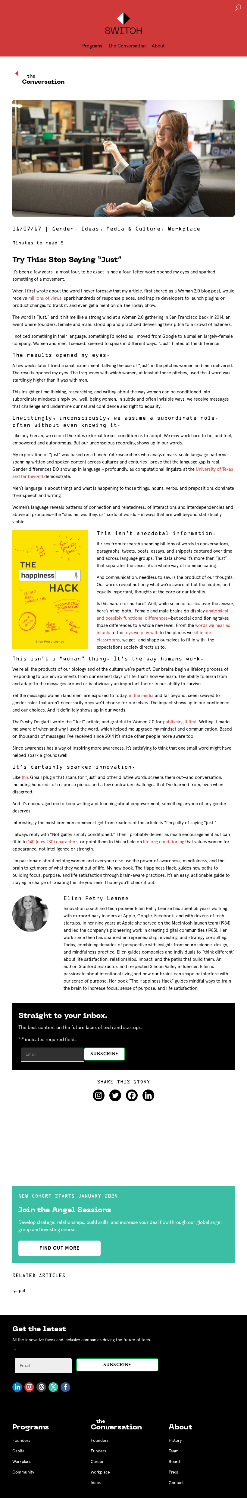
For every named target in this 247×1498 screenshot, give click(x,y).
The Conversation (127, 46)
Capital (18, 1451)
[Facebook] (131, 1095)
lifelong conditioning (163, 842)
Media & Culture (133, 229)
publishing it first (180, 722)
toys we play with (141, 633)
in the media (141, 695)
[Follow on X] (53, 1387)
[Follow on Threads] (41, 1387)
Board (174, 1462)
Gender (63, 229)
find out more (59, 1248)
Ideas (90, 229)
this (25, 777)
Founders (21, 1440)
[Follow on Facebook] (65, 1387)
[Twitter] (115, 1095)
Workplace (184, 229)
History (175, 1440)
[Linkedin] (148, 1095)
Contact (176, 1483)
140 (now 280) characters (53, 842)
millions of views (44, 298)
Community (23, 1472)
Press (174, 1472)
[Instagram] (98, 1095)
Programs (92, 46)
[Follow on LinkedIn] (17, 1387)
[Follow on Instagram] (29, 1387)
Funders (98, 1451)
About (158, 46)
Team (174, 1451)
